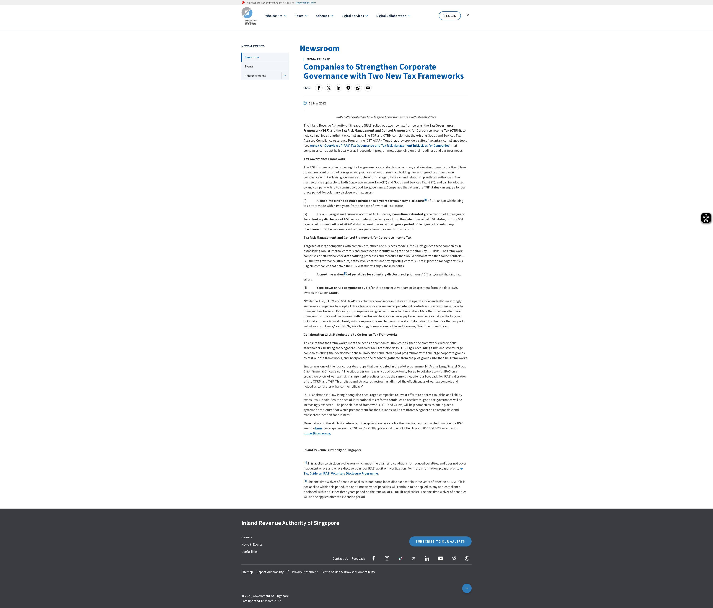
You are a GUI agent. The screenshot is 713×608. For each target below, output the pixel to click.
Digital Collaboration (391, 16)
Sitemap (247, 572)
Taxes (299, 16)
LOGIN (451, 16)
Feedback (358, 558)
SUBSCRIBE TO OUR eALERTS (440, 541)
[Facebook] (319, 88)
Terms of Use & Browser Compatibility (348, 572)
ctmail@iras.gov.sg (317, 433)
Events (249, 66)
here (318, 428)
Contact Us (340, 558)
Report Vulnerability (270, 572)
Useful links (249, 551)
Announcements (255, 76)
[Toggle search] (468, 15)
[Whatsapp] (358, 88)
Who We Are (273, 16)
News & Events (253, 46)
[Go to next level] (284, 15)
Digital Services (352, 16)
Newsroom (252, 57)
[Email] (368, 88)
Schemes (322, 16)
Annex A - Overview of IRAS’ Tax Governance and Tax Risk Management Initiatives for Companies (379, 145)
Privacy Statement (305, 572)
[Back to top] (467, 588)
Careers (246, 537)
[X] (328, 88)
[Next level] (284, 75)
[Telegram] (348, 88)
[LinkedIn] (338, 88)
